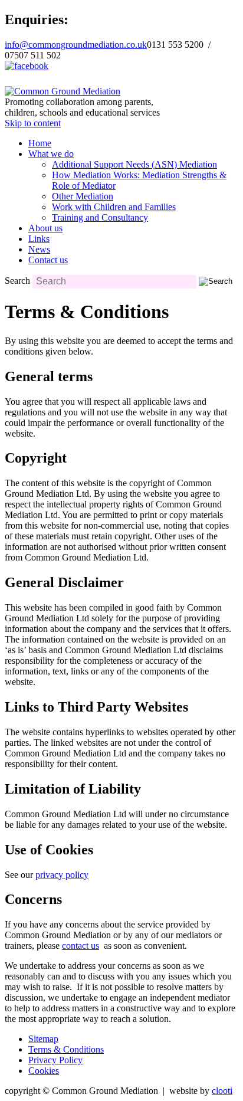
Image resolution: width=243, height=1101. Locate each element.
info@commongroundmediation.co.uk (76, 45)
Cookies (43, 1071)
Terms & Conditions (66, 1049)
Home (39, 143)
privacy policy (61, 875)
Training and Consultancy (100, 217)
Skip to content (33, 123)
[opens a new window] (26, 66)
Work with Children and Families (114, 207)
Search (17, 281)
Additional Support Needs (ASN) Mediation (134, 164)
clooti (222, 1091)
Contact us (48, 260)
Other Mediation (82, 196)
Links (39, 239)
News (39, 249)
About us (45, 228)
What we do (51, 154)
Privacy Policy (55, 1060)
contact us (80, 946)
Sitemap (43, 1039)
